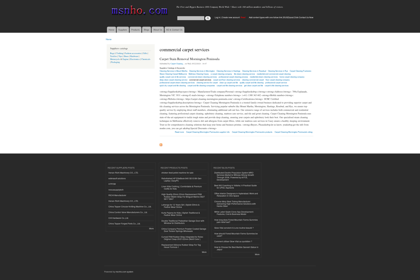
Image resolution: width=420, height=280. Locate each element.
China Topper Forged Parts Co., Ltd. (124, 223)
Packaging (115, 62)
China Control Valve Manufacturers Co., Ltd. (127, 212)
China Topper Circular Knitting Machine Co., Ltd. (129, 206)
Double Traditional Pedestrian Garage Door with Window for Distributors (182, 221)
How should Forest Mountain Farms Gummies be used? (236, 234)
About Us (157, 29)
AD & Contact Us (174, 29)
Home (111, 29)
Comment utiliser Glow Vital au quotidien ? (233, 241)
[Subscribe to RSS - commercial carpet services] (161, 144)
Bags (112, 53)
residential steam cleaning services (264, 76)
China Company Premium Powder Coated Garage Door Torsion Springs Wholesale (183, 229)
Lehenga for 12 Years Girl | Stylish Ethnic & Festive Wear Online (180, 205)
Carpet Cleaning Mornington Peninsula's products (252, 132)
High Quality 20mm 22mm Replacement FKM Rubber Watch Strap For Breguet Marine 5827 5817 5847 (183, 196)
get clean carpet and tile (253, 85)
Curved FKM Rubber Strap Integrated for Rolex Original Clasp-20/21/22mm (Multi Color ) (182, 237)
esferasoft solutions (117, 178)
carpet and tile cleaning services (229, 85)
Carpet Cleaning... (177, 63)
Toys (120, 56)
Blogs (146, 29)
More (151, 228)
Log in (217, 17)
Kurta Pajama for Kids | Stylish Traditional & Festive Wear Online (180, 213)
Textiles (113, 56)
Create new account (231, 17)
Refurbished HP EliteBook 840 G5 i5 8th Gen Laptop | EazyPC (181, 179)
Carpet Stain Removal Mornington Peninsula (190, 59)
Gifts (145, 53)
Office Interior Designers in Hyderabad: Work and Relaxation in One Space (236, 194)
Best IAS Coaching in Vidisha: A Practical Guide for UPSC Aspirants (235, 186)
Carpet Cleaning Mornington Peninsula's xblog (293, 132)
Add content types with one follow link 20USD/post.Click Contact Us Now (281, 17)
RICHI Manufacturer (117, 195)
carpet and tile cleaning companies (201, 85)
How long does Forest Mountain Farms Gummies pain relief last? (236, 220)
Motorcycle (115, 59)
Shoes (126, 56)
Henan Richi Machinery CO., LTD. (123, 172)
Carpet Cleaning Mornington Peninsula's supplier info (208, 132)
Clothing (119, 53)
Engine (125, 59)
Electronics (135, 59)
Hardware (134, 56)
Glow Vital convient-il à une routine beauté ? (234, 227)
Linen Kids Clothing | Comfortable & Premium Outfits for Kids (181, 187)
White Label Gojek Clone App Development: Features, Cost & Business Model (234, 212)
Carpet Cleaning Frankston (300, 71)
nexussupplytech (116, 189)
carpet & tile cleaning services (277, 85)
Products (135, 29)
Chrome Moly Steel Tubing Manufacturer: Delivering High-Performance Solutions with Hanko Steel (235, 204)
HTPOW (112, 183)
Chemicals (145, 59)
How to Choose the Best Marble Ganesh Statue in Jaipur (236, 248)
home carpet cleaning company (292, 76)
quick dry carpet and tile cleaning (173, 85)
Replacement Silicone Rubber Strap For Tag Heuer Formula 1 (181, 245)
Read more (179, 131)
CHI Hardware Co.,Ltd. (118, 218)
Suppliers (122, 29)
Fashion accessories (133, 53)
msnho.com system (124, 271)
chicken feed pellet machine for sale (177, 172)
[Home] (139, 11)
